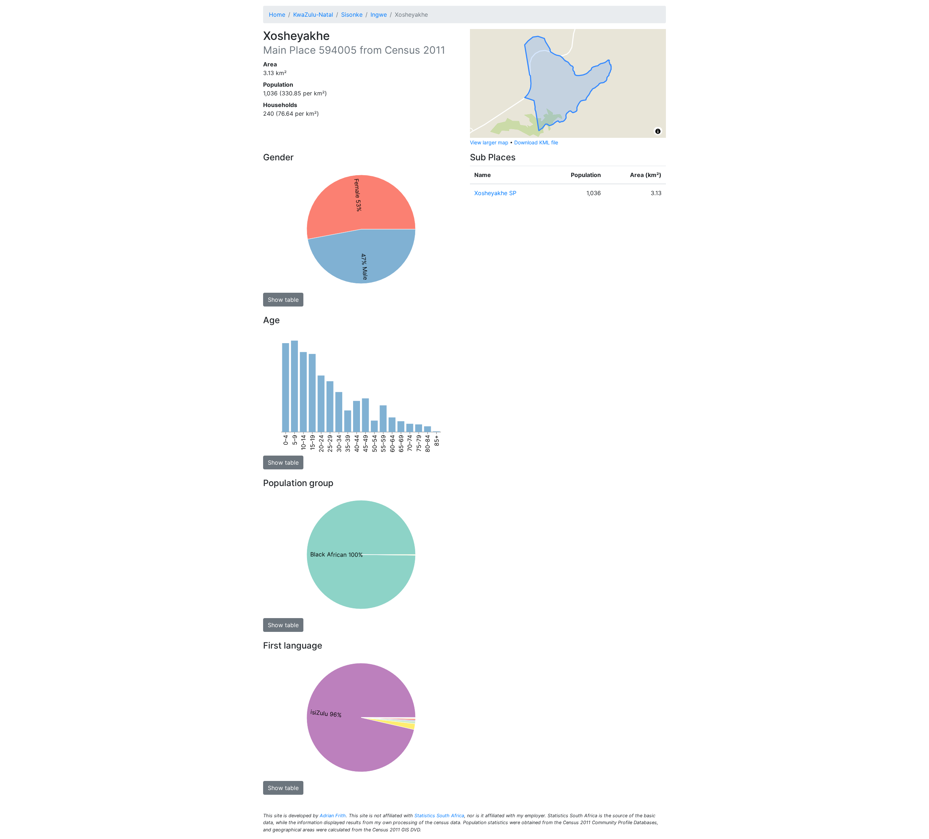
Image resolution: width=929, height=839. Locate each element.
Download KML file (536, 142)
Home (277, 14)
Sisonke (352, 14)
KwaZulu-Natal (313, 14)
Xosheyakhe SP (495, 193)
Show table (283, 299)
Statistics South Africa (439, 815)
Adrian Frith (333, 815)
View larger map (489, 142)
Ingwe (379, 14)
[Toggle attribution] (658, 131)
